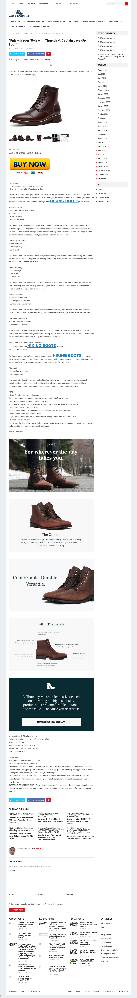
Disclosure (43, 4)
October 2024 (103, 114)
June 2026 (102, 78)
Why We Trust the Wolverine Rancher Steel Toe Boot (88, 924)
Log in (100, 189)
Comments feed (104, 197)
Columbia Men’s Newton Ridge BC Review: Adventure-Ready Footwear (21, 820)
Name (11, 894)
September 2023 (104, 134)
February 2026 (103, 90)
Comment (13, 870)
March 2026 (102, 86)
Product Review (106, 942)
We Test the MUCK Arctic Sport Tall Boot (89, 933)
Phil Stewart (102, 38)
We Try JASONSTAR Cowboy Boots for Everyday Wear (87, 962)
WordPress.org (103, 201)
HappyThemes (36, 992)
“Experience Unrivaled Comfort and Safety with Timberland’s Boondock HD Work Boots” (57, 969)
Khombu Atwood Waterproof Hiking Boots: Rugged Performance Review (49, 837)
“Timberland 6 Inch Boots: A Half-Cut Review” (25, 935)
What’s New (15, 21)
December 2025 (104, 98)
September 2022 (104, 178)
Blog (102, 927)
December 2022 (104, 170)
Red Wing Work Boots (56, 21)
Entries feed (102, 193)
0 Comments (30, 48)
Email (40, 894)
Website (70, 894)
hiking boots (64, 200)
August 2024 (102, 122)
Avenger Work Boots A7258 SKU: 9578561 (56, 956)
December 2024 (104, 110)
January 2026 (103, 94)
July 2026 (101, 74)
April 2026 (102, 82)
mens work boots (106, 938)
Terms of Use (73, 4)
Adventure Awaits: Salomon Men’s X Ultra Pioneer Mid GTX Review (21, 836)
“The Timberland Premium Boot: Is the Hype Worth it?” (25, 978)
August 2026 (102, 70)
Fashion (103, 931)
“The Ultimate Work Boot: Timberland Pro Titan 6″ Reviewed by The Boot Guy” (27, 967)
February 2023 (103, 162)
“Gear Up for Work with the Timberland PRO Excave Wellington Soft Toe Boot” (57, 946)
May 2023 (101, 150)
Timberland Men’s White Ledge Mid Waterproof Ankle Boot (57, 936)
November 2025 (104, 102)
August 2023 (102, 138)
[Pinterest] (48, 54)
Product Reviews (106, 946)
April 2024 (102, 126)
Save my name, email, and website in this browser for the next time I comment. (37, 904)
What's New (105, 961)
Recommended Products (34, 21)
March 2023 (102, 158)
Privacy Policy (58, 4)
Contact (31, 4)
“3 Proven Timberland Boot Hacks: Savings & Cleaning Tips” (26, 924)
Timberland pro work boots (93, 21)
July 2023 (101, 142)
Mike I (10, 48)
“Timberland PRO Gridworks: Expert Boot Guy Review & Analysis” (112, 56)
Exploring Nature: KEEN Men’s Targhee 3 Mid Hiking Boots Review (79, 821)
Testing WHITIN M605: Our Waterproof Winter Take (88, 952)
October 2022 (103, 174)
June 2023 (102, 146)
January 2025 (103, 106)
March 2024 (102, 130)
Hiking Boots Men (17, 26)
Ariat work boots (116, 21)
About (21, 4)
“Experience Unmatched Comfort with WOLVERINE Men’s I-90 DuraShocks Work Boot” (57, 925)
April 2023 (102, 154)
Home (12, 4)
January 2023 (103, 166)
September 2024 (104, 118)
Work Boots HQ (18, 992)
